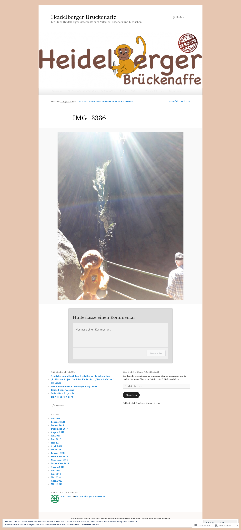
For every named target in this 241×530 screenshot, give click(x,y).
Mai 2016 (56, 477)
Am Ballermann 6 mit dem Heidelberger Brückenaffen (80, 376)
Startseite (57, 91)
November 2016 (59, 460)
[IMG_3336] (120, 216)
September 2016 (60, 463)
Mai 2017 (55, 442)
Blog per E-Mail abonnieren (141, 372)
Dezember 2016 (59, 456)
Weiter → (185, 101)
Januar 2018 (57, 425)
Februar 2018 (58, 422)
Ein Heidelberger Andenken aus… (91, 496)
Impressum (175, 91)
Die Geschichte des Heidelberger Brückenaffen (91, 91)
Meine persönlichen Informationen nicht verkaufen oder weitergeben (135, 518)
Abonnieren (131, 395)
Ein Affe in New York (62, 396)
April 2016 (56, 480)
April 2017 (56, 446)
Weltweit (135, 91)
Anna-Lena (65, 496)
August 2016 (57, 467)
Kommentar (156, 353)
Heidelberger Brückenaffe (83, 17)
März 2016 (56, 484)
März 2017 (56, 449)
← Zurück (174, 101)
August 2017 (57, 432)
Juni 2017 (56, 439)
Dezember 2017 (59, 428)
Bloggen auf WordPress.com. (85, 518)
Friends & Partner (154, 91)
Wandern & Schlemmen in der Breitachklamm (111, 101)
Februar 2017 (58, 453)
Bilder (123, 91)
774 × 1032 (81, 101)
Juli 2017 (55, 435)
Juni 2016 (56, 474)
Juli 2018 (55, 418)
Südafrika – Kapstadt (62, 393)
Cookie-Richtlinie (90, 524)
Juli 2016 (55, 470)
